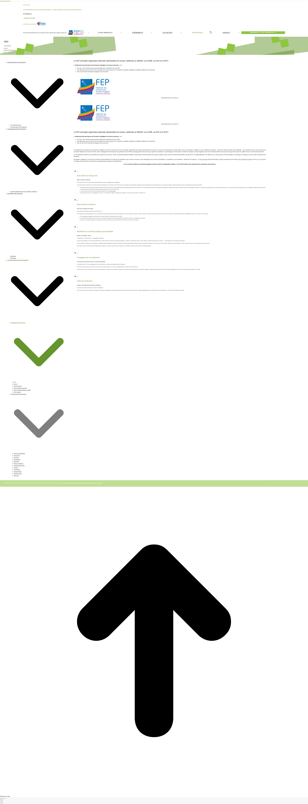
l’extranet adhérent (112, 191)
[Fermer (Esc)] (0, 798)
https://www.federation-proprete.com (169, 97)
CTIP (260, 159)
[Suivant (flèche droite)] (2, 801)
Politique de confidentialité (77, 483)
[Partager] (2, 798)
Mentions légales (66, 483)
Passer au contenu (5, 1)
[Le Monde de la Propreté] (41, 25)
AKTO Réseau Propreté (245, 159)
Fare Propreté (203, 159)
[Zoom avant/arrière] (5, 798)
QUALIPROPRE (101, 161)
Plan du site (99, 483)
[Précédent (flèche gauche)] (0, 801)
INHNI (221, 159)
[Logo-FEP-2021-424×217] (94, 94)
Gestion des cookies (90, 483)
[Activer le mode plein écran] (3, 798)
